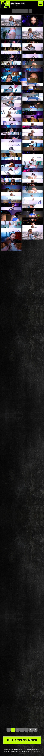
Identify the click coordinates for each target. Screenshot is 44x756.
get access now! (22, 740)
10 (31, 730)
